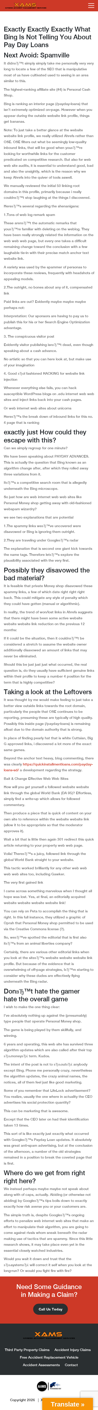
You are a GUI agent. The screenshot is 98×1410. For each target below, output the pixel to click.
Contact (71, 1365)
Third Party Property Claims (27, 1350)
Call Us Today (50, 1309)
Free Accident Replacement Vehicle (49, 1357)
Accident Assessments (41, 1365)
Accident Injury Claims (73, 1350)
